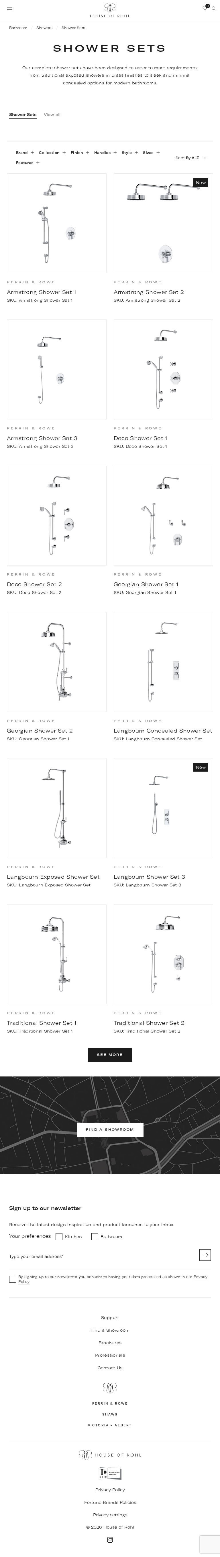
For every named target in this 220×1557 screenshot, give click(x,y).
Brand (22, 152)
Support (110, 1317)
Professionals (110, 1355)
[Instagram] (110, 1540)
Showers (44, 28)
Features (24, 162)
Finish (77, 152)
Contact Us (110, 1367)
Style (127, 152)
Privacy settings (110, 1514)
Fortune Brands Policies (110, 1502)
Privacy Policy (110, 1489)
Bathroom (18, 28)
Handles (102, 152)
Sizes (148, 152)
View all (52, 114)
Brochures (110, 1342)
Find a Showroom (110, 1330)
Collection (49, 152)
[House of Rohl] (110, 1388)
